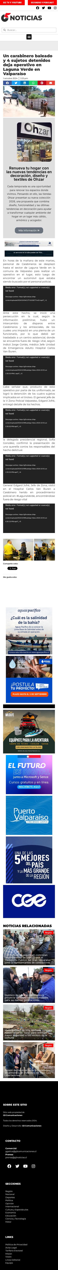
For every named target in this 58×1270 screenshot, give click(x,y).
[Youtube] (49, 8)
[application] (29, 298)
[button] (29, 36)
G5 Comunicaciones (12, 1115)
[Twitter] (43, 8)
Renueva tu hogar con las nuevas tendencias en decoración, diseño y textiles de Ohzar (29, 174)
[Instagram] (55, 8)
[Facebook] (37, 8)
